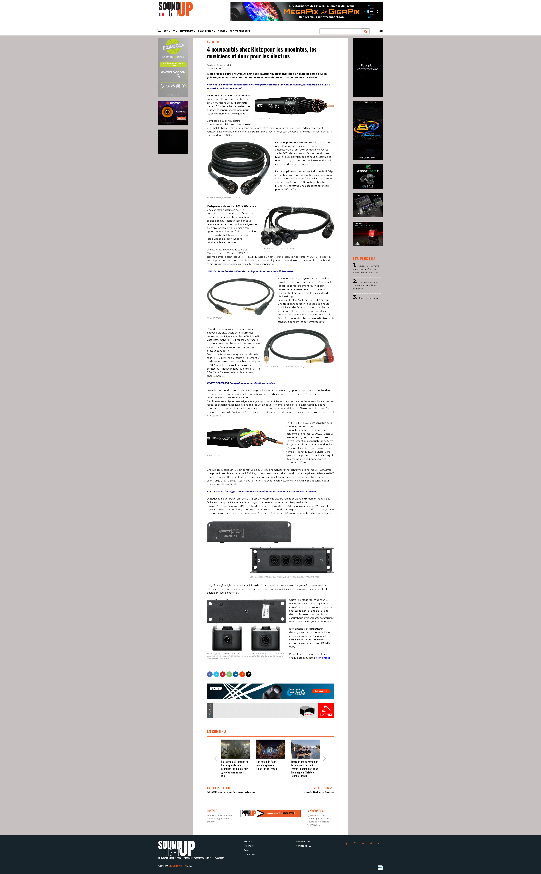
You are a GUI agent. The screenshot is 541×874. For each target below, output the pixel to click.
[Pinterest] (223, 674)
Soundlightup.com (178, 866)
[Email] (248, 674)
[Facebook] (210, 674)
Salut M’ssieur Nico (368, 298)
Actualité (213, 42)
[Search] (365, 31)
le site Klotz (322, 657)
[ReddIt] (242, 674)
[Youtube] (379, 843)
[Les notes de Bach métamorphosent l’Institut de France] (270, 749)
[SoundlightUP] (179, 10)
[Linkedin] (236, 674)
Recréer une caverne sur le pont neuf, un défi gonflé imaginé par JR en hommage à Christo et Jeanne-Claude (304, 768)
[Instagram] (354, 843)
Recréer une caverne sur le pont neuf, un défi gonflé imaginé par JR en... (366, 269)
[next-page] (324, 759)
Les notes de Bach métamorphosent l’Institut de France (266, 765)
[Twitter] (216, 674)
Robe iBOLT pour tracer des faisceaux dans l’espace (231, 791)
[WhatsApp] (229, 674)
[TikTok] (371, 843)
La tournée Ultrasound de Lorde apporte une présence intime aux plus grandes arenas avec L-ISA (234, 768)
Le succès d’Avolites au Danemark (318, 791)
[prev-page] (215, 759)
